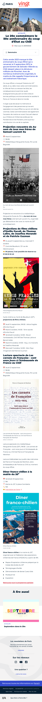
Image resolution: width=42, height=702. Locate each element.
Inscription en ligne (12, 489)
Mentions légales (8, 688)
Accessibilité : (27, 688)
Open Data (9, 691)
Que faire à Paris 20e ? (18, 698)
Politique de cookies (20, 691)
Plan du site (32, 691)
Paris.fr (37, 683)
